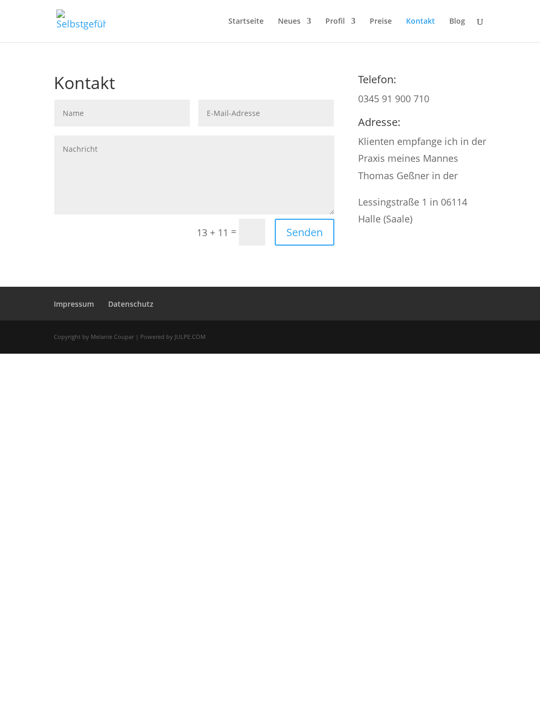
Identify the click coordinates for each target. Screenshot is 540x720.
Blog (457, 21)
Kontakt (420, 21)
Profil (335, 21)
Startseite (246, 21)
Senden (304, 232)
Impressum (74, 304)
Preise (381, 21)
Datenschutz (130, 304)
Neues (289, 21)
